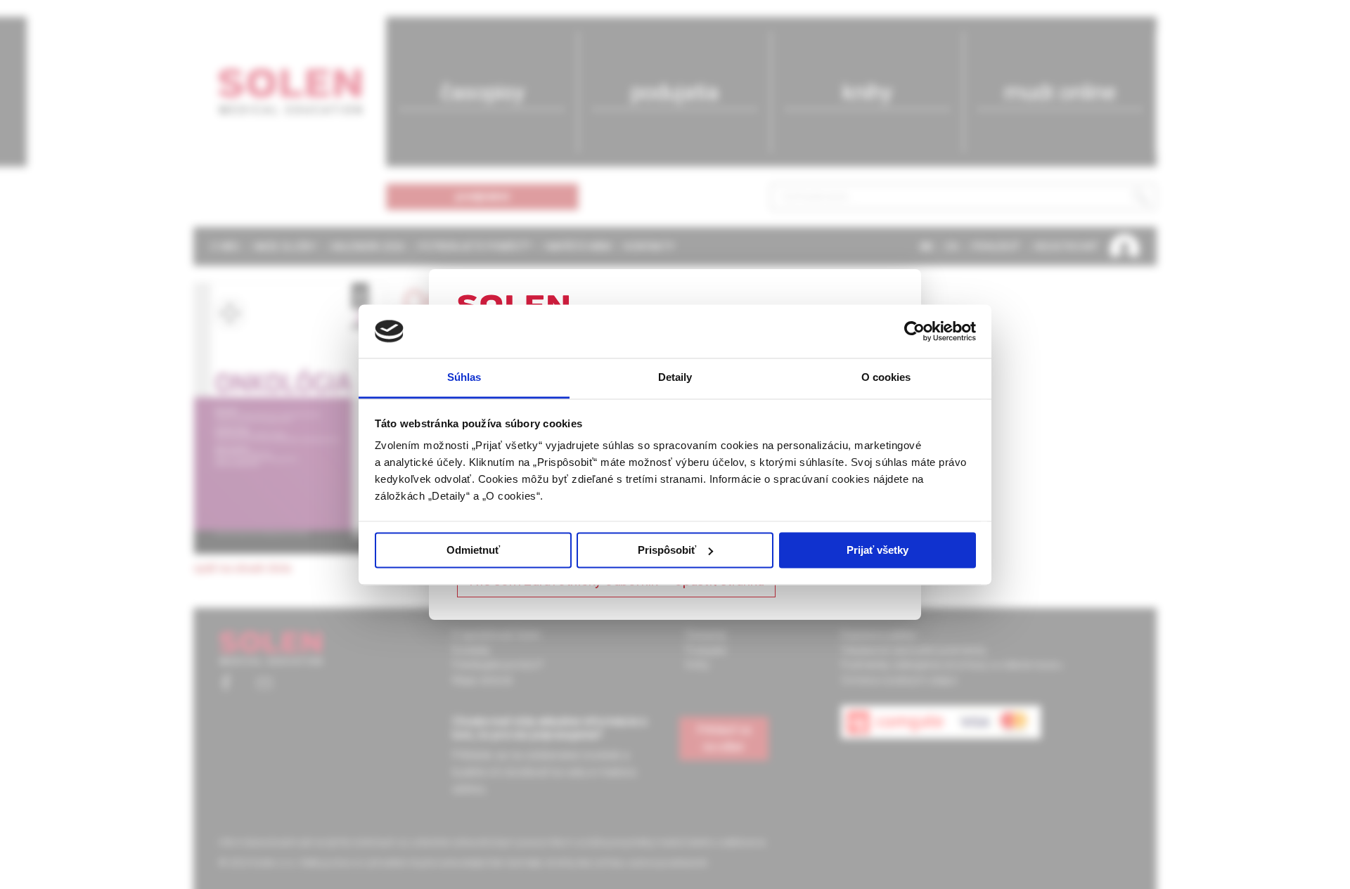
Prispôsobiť (667, 550)
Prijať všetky (877, 550)
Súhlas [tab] (464, 378)
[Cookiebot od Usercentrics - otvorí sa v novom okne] (914, 331)
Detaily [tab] (675, 378)
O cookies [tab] (886, 378)
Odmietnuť (473, 550)
